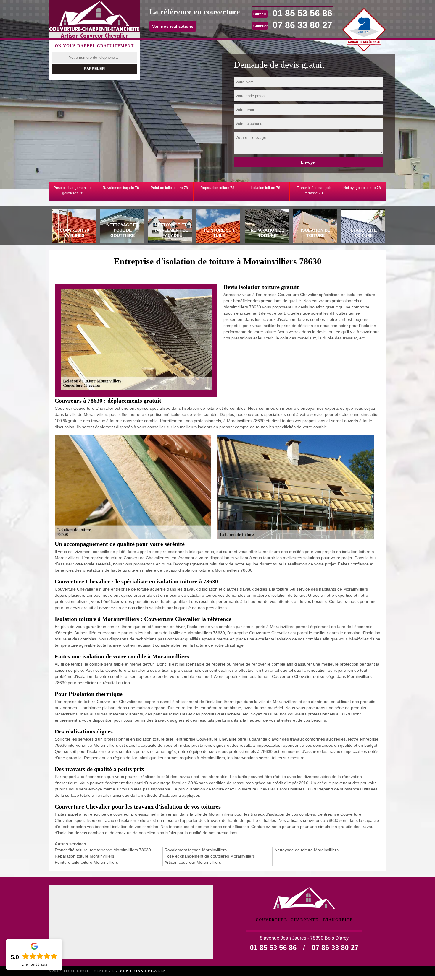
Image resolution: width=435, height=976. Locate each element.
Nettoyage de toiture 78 (362, 188)
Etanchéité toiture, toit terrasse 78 (314, 190)
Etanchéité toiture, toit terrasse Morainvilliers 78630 (103, 850)
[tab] (73, 227)
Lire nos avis (34, 964)
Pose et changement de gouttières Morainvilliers (210, 856)
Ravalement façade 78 (121, 188)
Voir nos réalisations (173, 26)
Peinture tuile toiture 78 (169, 188)
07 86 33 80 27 (302, 25)
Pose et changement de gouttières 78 (73, 190)
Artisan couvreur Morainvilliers (193, 862)
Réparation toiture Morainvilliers (84, 856)
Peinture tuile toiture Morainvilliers (86, 862)
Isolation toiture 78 (265, 188)
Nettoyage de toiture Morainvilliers (307, 850)
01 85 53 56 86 (302, 13)
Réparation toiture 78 (217, 188)
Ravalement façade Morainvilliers (196, 850)
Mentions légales (142, 971)
